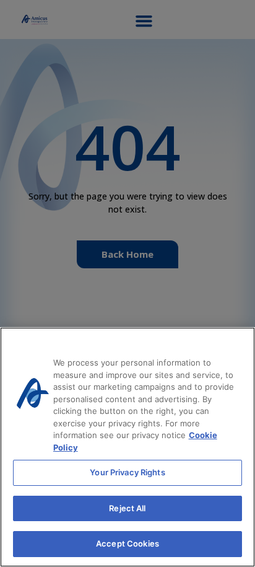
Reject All (127, 508)
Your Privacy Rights (127, 472)
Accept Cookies (127, 543)
